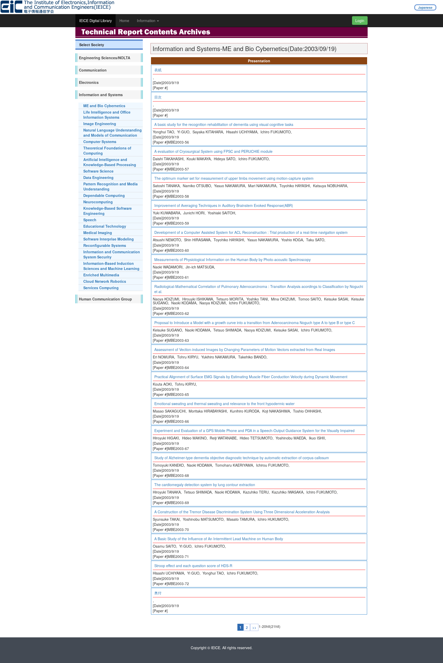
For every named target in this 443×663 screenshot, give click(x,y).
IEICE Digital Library (95, 20)
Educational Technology (104, 226)
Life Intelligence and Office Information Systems (106, 114)
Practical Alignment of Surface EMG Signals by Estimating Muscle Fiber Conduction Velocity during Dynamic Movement (250, 376)
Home (124, 20)
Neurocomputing (98, 201)
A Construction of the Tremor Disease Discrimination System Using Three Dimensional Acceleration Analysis (242, 511)
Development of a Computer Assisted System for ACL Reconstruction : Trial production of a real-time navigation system (251, 232)
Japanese (425, 7)
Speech (89, 219)
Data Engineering (98, 177)
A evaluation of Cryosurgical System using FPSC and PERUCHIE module (213, 151)
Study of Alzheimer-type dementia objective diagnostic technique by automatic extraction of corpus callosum (241, 457)
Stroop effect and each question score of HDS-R (193, 565)
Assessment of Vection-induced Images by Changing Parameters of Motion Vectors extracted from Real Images (244, 349)
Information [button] (146, 20)
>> (254, 627)
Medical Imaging (97, 232)
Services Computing (101, 287)
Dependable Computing (104, 195)
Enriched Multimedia (101, 274)
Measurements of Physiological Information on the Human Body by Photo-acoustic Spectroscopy (232, 259)
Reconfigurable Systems (104, 245)
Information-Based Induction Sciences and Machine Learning (111, 266)
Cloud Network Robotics (104, 281)
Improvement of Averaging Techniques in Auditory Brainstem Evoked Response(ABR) (223, 205)
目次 (158, 96)
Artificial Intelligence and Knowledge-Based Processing (109, 162)
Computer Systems (99, 141)
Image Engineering (99, 123)
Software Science (98, 171)
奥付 (158, 592)
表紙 (158, 69)
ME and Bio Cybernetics (104, 105)
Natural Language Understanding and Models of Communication (112, 132)
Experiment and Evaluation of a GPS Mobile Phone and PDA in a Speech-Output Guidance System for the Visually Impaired (254, 430)
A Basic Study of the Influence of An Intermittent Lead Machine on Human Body (218, 538)
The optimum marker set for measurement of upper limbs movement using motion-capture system (234, 178)
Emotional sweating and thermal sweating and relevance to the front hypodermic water (224, 403)
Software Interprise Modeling (108, 239)
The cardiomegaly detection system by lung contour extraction (204, 484)
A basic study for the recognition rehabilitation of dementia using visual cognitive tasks (223, 124)
